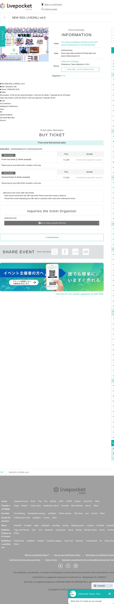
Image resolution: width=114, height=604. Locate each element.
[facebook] (69, 566)
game (70, 530)
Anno (93, 42)
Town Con (68, 541)
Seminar (79, 541)
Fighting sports (77, 525)
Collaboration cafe (22, 518)
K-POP (69, 501)
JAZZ (61, 501)
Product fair (19, 541)
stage (16, 505)
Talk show (78, 513)
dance (88, 505)
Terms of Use (51, 560)
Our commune (66, 42)
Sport (4, 525)
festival (41, 541)
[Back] (4, 17)
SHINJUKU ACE (67, 62)
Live (87, 513)
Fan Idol (5, 513)
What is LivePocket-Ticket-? (37, 555)
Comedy (65, 505)
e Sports (90, 525)
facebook (65, 252)
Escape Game (90, 530)
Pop (39, 501)
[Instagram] (77, 566)
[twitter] (61, 566)
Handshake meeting (36, 513)
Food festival (91, 541)
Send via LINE (75, 252)
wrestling (56, 525)
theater (24, 505)
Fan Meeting (19, 513)
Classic (78, 501)
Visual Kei (88, 501)
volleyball (45, 525)
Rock (33, 501)
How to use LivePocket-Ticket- (67, 555)
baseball (17, 525)
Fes (45, 501)
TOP (1, 472)
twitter (54, 252)
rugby (36, 525)
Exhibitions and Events (6, 544)
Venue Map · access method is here (80, 69)
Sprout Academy (67, 45)
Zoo (40, 530)
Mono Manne (77, 505)
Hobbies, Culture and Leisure (6, 533)
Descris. (77, 45)
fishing (79, 530)
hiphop (53, 501)
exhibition (52, 513)
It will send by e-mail (86, 252)
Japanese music (21, 501)
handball (100, 525)
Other (97, 501)
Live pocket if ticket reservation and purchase (16, 6)
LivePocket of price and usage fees (24, 560)
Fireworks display (54, 541)
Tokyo (75, 62)
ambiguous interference (81, 42)
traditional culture (51, 505)
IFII (96, 42)
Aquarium (49, 530)
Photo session (65, 513)
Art (101, 541)
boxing (65, 525)
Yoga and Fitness (21, 530)
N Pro (63, 76)
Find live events (50, 9)
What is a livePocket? (53, 4)
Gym (34, 530)
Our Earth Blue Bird (87, 45)
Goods (94, 513)
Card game (61, 530)
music (4, 501)
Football (27, 525)
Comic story (35, 505)
